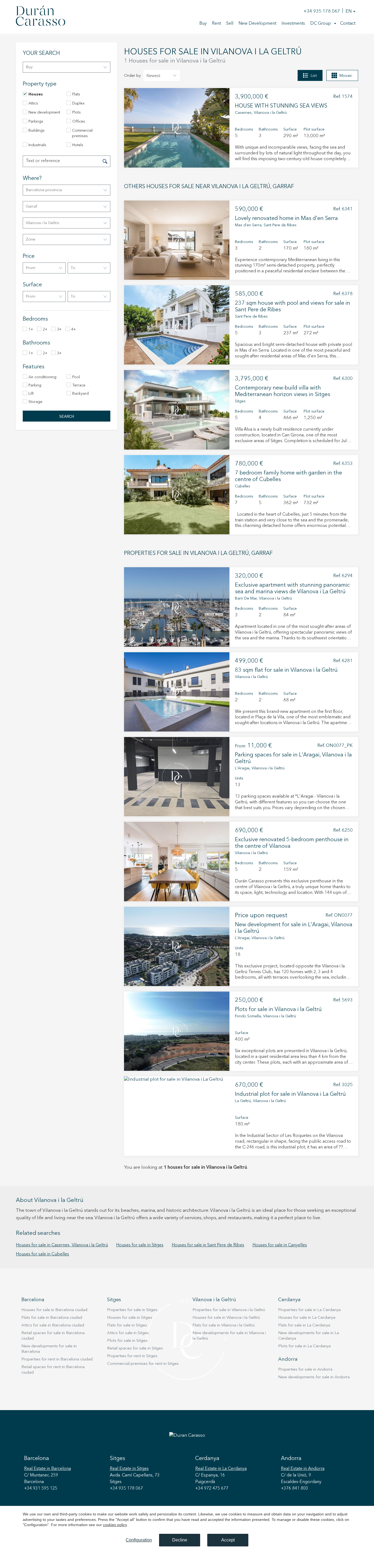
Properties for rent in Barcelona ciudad (57, 1359)
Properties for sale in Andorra (305, 1370)
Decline (179, 1540)
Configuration (139, 1540)
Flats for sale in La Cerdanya (304, 1325)
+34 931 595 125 (40, 1488)
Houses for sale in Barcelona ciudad (54, 1310)
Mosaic (345, 76)
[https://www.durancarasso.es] (40, 16)
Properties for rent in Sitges (132, 1356)
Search (66, 416)
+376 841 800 (294, 1488)
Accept (228, 1540)
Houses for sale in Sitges (139, 1245)
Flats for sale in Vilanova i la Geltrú (223, 1325)
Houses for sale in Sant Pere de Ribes (208, 1245)
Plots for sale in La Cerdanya (304, 1346)
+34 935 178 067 (322, 11)
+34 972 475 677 (211, 1488)
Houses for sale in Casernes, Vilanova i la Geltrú (62, 1245)
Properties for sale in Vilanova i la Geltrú (228, 1310)
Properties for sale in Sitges (132, 1310)
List (313, 76)
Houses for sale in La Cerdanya (306, 1318)
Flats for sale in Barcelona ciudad (51, 1318)
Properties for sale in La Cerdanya (309, 1310)
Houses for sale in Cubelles (42, 1254)
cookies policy (115, 1525)
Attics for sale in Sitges (128, 1333)
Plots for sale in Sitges (127, 1341)
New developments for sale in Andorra (314, 1377)
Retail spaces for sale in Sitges (135, 1348)
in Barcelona (47, 1469)
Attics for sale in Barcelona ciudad (52, 1325)
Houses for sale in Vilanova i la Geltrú (226, 1318)
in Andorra (302, 1469)
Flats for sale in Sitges (127, 1325)
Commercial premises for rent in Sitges (143, 1364)
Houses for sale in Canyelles (279, 1245)
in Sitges (129, 1469)
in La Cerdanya (221, 1469)
